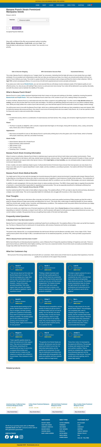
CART (79, 424)
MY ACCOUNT (81, 422)
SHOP (44, 5)
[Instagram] (21, 437)
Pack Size (12, 19)
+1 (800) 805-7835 (82, 439)
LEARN (51, 5)
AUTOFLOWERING (64, 422)
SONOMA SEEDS (46, 431)
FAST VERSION (63, 429)
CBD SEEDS (62, 427)
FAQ (78, 435)
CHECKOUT (80, 427)
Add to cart (16, 28)
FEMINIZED (62, 424)
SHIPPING (81, 5)
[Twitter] (12, 437)
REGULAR (62, 431)
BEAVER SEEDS (46, 429)
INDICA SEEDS (63, 435)
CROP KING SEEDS (47, 424)
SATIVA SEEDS (63, 433)
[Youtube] (16, 437)
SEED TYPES (71, 5)
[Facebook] (7, 437)
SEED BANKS (60, 5)
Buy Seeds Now (12, 412)
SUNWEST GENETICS (47, 427)
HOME (37, 5)
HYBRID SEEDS (63, 437)
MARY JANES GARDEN (48, 433)
